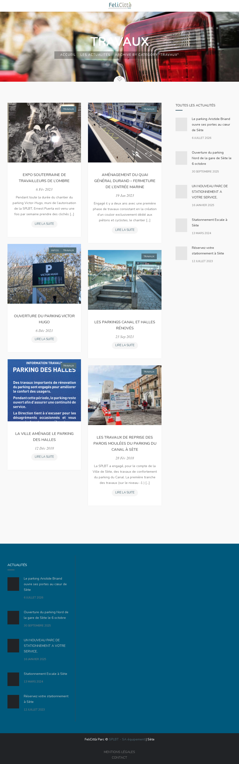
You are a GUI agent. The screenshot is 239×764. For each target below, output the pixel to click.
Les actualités (95, 55)
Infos (55, 250)
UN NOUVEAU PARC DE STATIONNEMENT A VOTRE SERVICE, (210, 192)
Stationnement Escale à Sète (209, 223)
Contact (119, 757)
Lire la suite (45, 225)
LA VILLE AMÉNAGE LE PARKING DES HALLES (44, 436)
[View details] (44, 132)
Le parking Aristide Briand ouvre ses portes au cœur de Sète (211, 124)
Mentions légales (119, 752)
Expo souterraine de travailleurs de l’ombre (44, 177)
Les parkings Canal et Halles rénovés (124, 325)
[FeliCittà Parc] (119, 6)
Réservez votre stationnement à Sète (208, 251)
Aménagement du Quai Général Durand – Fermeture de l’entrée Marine (124, 181)
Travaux (68, 109)
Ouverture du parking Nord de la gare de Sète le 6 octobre (212, 158)
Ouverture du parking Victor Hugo (44, 319)
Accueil (68, 55)
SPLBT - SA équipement (127, 739)
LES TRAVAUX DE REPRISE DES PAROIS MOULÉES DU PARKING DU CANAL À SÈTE (124, 443)
